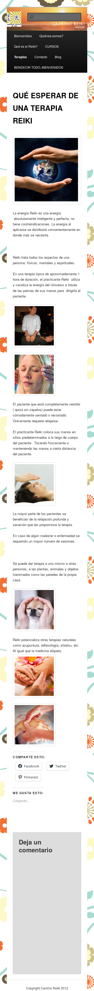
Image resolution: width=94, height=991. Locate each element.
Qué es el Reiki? (26, 46)
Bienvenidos (23, 36)
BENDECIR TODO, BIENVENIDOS (38, 67)
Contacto (40, 57)
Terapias (20, 57)
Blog (58, 57)
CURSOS (52, 46)
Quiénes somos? (51, 36)
